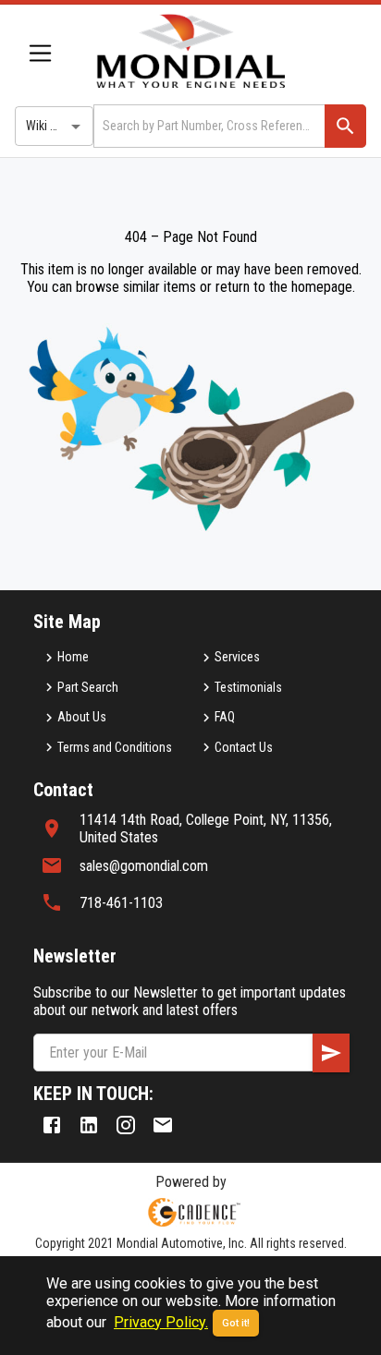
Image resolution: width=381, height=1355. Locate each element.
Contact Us (244, 747)
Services (237, 656)
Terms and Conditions (114, 747)
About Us (81, 716)
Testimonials (248, 687)
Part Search (87, 687)
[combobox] (207, 126)
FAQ (225, 716)
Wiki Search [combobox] (56, 125)
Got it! (236, 1323)
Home (73, 656)
